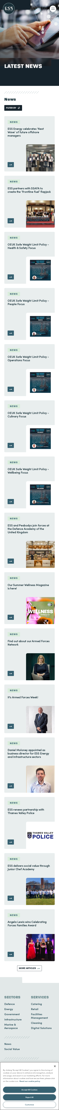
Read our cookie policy (29, 1081)
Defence (9, 1004)
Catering (36, 1004)
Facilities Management (39, 1015)
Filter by (11, 107)
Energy (8, 1009)
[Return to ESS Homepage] (9, 9)
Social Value (12, 1049)
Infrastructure (13, 1019)
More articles (27, 968)
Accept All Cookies (29, 1089)
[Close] (55, 1066)
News (7, 1044)
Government (12, 1014)
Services (40, 997)
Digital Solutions (41, 1028)
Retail (34, 1009)
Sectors (12, 997)
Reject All (29, 1097)
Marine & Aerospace (11, 1026)
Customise (29, 1104)
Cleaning (36, 1023)
